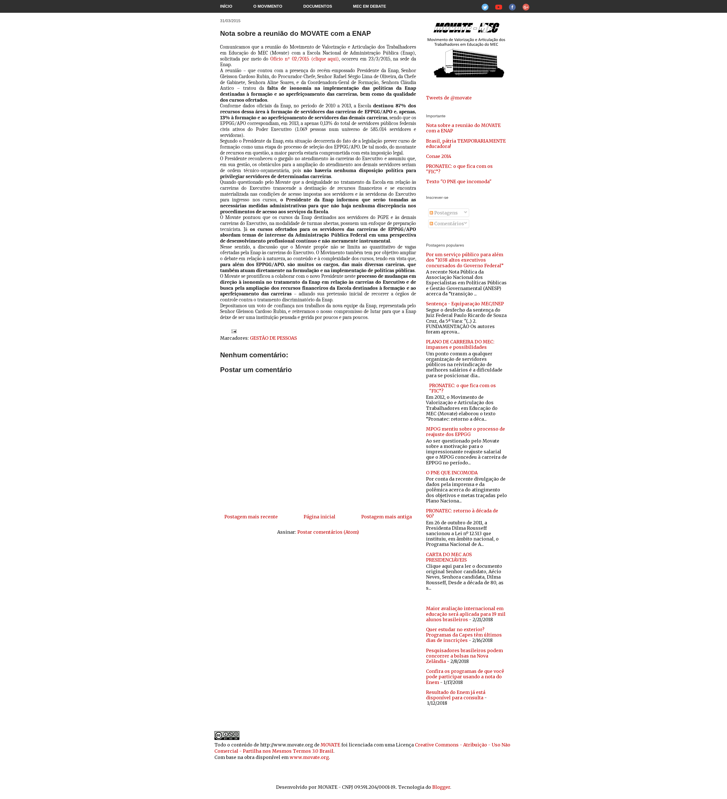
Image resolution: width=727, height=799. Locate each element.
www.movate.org (309, 757)
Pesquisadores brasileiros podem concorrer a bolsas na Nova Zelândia (464, 656)
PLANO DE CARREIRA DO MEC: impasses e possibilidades (460, 344)
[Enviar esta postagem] (233, 331)
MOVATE (330, 745)
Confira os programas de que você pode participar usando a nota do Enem (465, 676)
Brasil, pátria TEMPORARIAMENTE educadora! (466, 143)
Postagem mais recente (251, 517)
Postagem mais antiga (386, 517)
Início (226, 6)
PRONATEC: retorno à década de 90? (462, 513)
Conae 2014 (438, 156)
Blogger (441, 787)
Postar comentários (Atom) (328, 532)
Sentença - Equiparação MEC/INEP (465, 303)
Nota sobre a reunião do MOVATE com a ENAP (295, 33)
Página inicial (319, 517)
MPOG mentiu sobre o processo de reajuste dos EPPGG (465, 431)
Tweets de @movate (449, 98)
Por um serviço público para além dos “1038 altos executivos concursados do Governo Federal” (465, 260)
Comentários (448, 223)
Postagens (445, 213)
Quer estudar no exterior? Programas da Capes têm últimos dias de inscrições (464, 635)
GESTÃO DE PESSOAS (273, 338)
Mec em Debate (369, 6)
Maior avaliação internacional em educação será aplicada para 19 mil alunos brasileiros (465, 614)
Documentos (317, 6)
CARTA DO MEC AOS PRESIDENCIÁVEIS (449, 557)
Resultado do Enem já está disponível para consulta (455, 694)
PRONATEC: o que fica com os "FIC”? (459, 168)
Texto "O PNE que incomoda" (459, 181)
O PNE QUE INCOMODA (452, 472)
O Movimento (267, 6)
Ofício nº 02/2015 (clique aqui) (304, 59)
